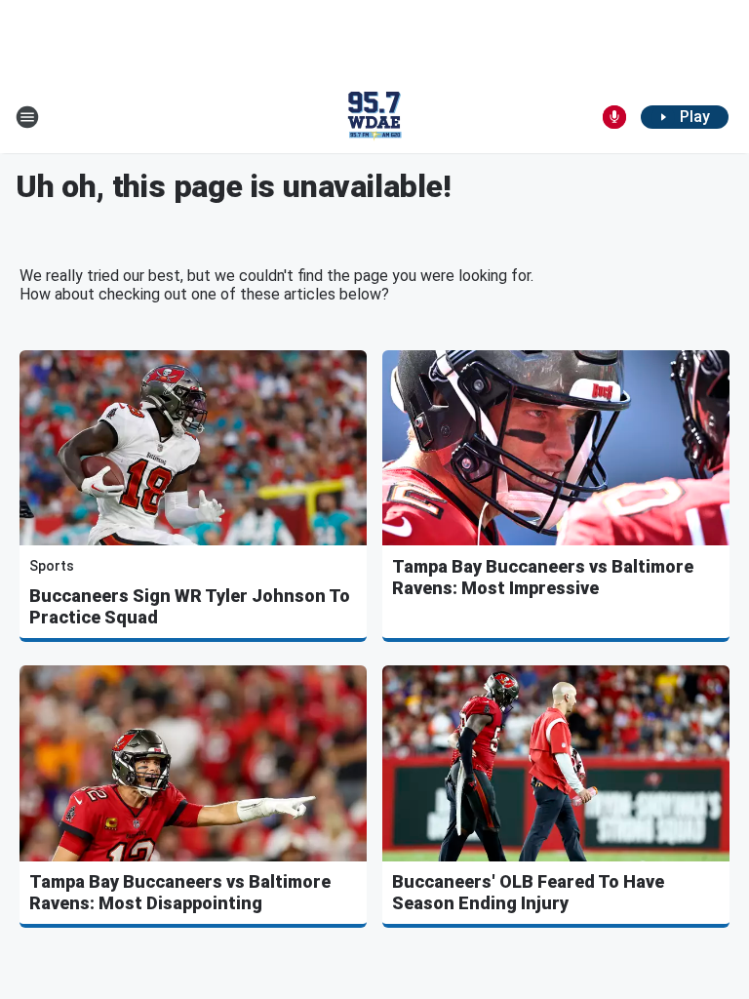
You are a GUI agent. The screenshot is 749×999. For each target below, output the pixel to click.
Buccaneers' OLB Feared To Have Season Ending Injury (528, 892)
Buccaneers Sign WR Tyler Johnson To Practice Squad (189, 606)
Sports (51, 566)
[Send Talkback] (614, 117)
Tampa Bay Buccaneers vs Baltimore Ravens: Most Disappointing (180, 892)
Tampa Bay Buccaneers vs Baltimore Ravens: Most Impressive (542, 577)
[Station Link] (374, 117)
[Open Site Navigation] (27, 117)
